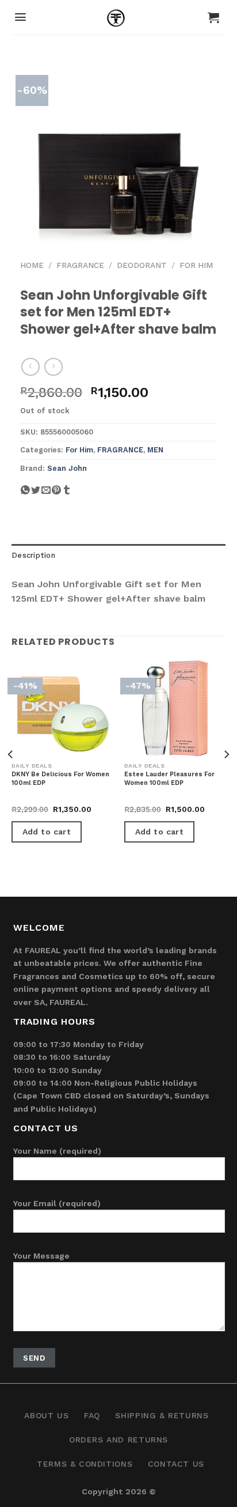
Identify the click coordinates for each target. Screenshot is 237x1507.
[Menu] (20, 17)
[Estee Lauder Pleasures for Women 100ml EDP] (174, 708)
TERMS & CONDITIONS (84, 1463)
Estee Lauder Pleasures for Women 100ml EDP (169, 778)
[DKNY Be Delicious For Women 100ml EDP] (62, 708)
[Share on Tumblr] (67, 494)
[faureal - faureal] (118, 20)
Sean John (67, 468)
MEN (155, 449)
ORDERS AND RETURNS (118, 1439)
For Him (196, 265)
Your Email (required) (57, 1203)
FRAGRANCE (80, 265)
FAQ (92, 1415)
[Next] (226, 777)
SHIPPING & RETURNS (161, 1415)
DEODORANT (142, 265)
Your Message (41, 1255)
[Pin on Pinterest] (56, 494)
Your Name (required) (57, 1150)
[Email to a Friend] (46, 494)
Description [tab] (33, 555)
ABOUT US (46, 1415)
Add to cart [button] (46, 831)
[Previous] (11, 777)
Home (32, 265)
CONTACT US (176, 1463)
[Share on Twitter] (35, 494)
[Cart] (213, 17)
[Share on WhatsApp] (25, 494)
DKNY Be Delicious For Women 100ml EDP (60, 778)
